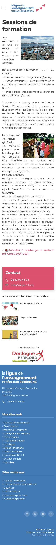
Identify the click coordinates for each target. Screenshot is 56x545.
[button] (3, 8)
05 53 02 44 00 (16, 401)
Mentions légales (45, 529)
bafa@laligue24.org (22, 285)
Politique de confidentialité (40, 532)
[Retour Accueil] (28, 8)
